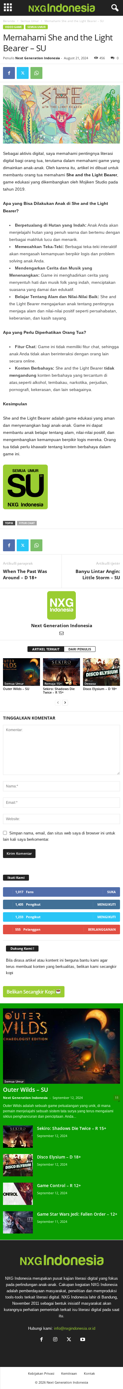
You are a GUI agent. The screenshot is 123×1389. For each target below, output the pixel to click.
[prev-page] (58, 702)
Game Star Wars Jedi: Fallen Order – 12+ (77, 1214)
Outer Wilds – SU (16, 688)
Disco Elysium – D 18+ (100, 688)
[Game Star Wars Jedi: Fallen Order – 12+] (18, 1222)
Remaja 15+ (53, 683)
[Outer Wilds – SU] (21, 672)
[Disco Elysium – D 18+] (101, 672)
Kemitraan (69, 1373)
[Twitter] (23, 73)
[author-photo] (61, 605)
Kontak (89, 1373)
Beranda (9, 21)
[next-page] (65, 702)
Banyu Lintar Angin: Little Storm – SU (98, 574)
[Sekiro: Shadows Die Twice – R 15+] (61, 672)
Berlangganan (102, 929)
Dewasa (90, 683)
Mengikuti (106, 904)
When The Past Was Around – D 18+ (25, 574)
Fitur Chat (27, 523)
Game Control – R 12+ (59, 1185)
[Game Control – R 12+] (18, 1194)
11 (117, 1097)
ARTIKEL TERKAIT (45, 649)
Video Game (13, 27)
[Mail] (61, 634)
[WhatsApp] (36, 73)
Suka (111, 892)
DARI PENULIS (79, 649)
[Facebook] (9, 73)
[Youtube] (82, 1340)
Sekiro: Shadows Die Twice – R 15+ (59, 690)
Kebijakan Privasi (41, 1373)
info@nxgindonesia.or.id (74, 1328)
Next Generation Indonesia (37, 58)
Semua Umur (30, 21)
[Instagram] (55, 1340)
